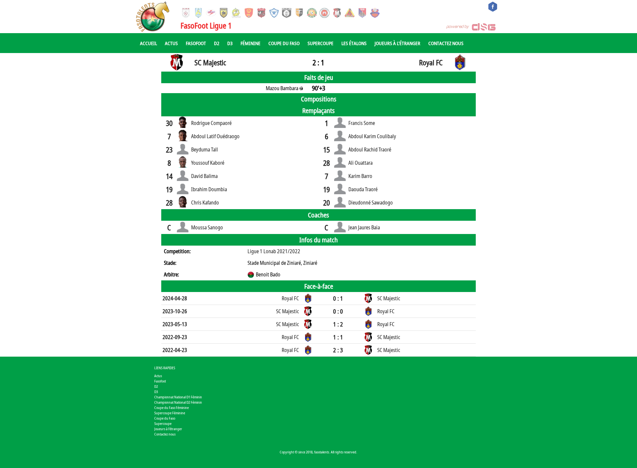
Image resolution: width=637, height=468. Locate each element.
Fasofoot (196, 43)
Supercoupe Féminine (169, 412)
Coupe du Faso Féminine (171, 407)
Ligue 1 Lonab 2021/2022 (274, 251)
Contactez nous (445, 43)
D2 (216, 43)
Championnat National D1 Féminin (178, 396)
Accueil (148, 43)
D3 (230, 43)
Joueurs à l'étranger (397, 43)
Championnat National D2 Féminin (178, 402)
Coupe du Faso (284, 43)
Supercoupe (320, 43)
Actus (171, 43)
